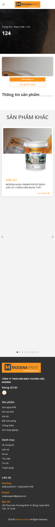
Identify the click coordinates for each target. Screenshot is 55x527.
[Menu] (3, 4)
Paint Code (19, 26)
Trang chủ (7, 26)
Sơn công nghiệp (10, 430)
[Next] (52, 237)
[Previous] (2, 237)
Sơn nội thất (8, 411)
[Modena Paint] (27, 4)
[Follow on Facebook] (4, 392)
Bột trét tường (9, 420)
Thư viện (6, 458)
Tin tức (5, 463)
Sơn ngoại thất (9, 407)
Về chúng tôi (8, 445)
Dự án (5, 454)
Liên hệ (5, 449)
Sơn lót (5, 416)
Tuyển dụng (8, 467)
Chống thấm (8, 425)
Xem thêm (42, 193)
